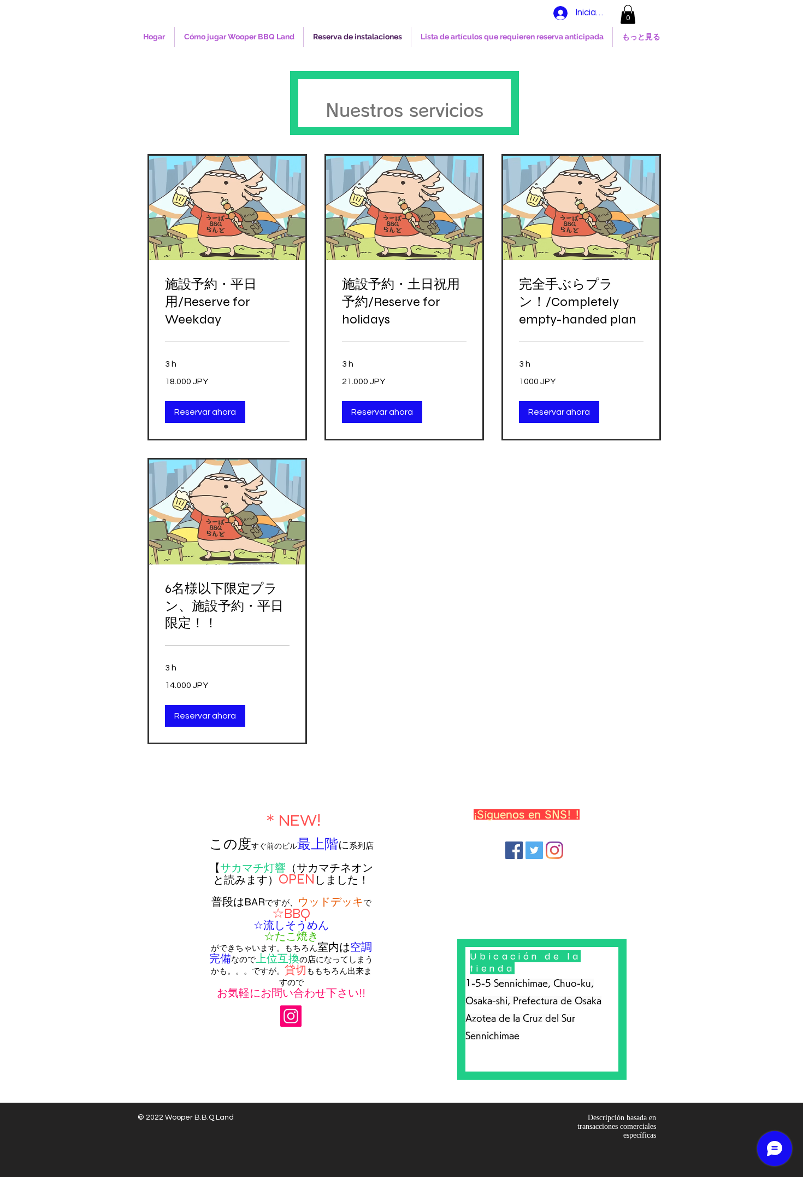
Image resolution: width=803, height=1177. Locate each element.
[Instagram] (291, 1016)
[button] (628, 14)
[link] (227, 302)
